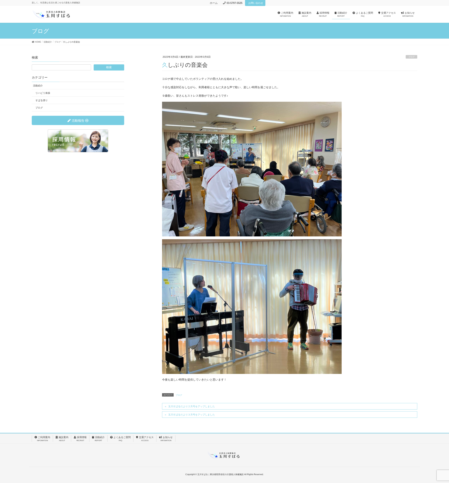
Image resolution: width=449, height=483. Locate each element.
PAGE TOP (436, 465)
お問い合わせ (255, 3)
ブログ (411, 57)
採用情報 (81, 438)
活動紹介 (38, 85)
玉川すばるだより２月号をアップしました (191, 406)
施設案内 (63, 438)
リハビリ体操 (42, 93)
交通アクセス (146, 438)
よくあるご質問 (122, 438)
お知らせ (166, 438)
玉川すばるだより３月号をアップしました (191, 414)
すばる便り (41, 100)
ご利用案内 (43, 438)
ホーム (214, 2)
